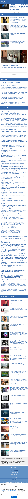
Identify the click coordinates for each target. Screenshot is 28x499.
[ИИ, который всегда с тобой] (5, 398)
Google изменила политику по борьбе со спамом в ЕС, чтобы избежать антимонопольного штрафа (14, 202)
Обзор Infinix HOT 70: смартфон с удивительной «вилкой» (19, 317)
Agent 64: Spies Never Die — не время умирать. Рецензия (18, 348)
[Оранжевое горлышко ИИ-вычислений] (5, 327)
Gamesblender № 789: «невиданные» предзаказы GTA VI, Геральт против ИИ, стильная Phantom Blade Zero (18, 420)
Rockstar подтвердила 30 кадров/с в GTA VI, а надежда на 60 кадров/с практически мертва (13, 254)
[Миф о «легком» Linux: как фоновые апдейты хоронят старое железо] (5, 413)
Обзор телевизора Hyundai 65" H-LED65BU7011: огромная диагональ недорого (19, 373)
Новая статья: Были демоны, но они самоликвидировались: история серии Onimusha (14, 235)
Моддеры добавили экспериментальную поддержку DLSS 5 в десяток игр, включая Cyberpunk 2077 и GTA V (12, 267)
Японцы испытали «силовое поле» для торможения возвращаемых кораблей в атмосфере (12, 99)
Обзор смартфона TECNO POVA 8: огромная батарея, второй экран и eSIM (18, 444)
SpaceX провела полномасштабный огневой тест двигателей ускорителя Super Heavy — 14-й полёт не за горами (13, 137)
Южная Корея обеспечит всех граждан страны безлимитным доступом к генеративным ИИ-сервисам (11, 84)
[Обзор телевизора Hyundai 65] (5, 374)
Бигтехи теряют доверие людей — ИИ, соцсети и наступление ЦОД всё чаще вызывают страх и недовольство (14, 160)
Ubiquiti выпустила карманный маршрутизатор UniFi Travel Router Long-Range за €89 (14, 169)
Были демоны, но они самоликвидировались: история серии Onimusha (18, 302)
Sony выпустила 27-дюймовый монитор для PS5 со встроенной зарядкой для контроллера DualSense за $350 (13, 250)
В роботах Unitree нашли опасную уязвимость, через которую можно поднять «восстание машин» (14, 192)
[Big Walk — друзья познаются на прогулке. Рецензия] (5, 429)
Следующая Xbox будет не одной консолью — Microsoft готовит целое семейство (13, 173)
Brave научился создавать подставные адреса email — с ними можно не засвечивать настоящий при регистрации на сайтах (14, 165)
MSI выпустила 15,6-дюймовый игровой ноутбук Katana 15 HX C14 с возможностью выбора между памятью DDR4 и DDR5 (12, 223)
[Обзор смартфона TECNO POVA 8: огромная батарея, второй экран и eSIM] (5, 445)
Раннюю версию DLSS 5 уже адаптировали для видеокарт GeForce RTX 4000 (14, 227)
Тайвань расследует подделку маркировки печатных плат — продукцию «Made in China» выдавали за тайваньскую (14, 128)
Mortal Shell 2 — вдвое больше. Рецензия (18, 34)
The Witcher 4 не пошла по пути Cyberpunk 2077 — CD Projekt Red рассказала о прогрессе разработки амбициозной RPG (13, 245)
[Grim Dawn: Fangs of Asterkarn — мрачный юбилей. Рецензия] (5, 437)
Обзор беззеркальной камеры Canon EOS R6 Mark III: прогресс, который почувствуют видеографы (19, 381)
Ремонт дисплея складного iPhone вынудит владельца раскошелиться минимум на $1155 (14, 214)
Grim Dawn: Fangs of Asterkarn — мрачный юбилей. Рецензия (18, 435)
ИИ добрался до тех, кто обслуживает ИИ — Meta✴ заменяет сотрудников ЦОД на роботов (14, 258)
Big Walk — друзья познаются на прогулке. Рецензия (18, 427)
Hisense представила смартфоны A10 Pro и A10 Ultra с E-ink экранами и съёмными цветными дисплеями (14, 262)
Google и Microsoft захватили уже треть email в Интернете (13, 280)
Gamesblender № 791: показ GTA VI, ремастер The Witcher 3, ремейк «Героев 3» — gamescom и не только (19, 43)
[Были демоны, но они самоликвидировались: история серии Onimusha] (5, 303)
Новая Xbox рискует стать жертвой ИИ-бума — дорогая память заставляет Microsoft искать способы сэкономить (14, 197)
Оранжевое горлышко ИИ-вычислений (17, 325)
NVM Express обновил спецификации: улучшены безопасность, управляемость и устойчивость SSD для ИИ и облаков (12, 231)
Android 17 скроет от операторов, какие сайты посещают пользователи (12, 271)
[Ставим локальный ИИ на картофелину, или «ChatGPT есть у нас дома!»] (5, 311)
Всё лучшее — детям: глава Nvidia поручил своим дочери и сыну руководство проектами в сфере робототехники (18, 27)
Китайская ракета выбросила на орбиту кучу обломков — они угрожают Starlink (13, 103)
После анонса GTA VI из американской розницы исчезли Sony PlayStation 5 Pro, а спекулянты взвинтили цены (14, 150)
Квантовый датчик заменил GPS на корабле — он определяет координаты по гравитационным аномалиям (14, 89)
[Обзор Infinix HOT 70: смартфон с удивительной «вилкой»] (5, 319)
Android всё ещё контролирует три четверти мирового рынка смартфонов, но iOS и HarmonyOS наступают (13, 177)
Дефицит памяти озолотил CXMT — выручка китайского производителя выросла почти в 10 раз (13, 290)
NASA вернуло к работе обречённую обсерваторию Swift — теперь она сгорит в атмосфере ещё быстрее (12, 182)
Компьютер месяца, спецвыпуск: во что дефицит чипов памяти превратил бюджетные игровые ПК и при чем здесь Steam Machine (18, 342)
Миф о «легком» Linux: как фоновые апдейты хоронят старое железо (17, 412)
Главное (4, 14)
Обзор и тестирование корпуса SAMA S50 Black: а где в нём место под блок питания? (18, 451)
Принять (14, 496)
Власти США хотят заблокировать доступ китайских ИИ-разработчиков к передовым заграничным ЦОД (13, 207)
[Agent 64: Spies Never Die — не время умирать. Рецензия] (5, 350)
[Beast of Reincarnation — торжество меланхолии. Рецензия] (5, 366)
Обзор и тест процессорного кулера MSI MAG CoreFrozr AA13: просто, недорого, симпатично (19, 333)
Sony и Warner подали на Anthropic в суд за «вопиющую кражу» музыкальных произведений (14, 123)
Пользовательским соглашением (9, 490)
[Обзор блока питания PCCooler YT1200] (5, 406)
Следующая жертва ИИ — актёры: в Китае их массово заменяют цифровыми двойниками (13, 146)
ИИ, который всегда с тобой (17, 395)
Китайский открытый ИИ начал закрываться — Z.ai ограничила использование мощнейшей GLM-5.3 (14, 94)
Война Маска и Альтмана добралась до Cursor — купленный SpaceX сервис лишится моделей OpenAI (14, 187)
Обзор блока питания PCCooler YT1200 (18, 404)
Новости (4, 108)
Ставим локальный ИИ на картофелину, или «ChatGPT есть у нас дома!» (19, 309)
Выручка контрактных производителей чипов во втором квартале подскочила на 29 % (13, 211)
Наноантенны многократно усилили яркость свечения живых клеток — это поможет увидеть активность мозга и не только (13, 155)
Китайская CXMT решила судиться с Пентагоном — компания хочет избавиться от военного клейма (13, 218)
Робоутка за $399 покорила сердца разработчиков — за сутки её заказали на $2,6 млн (14, 141)
